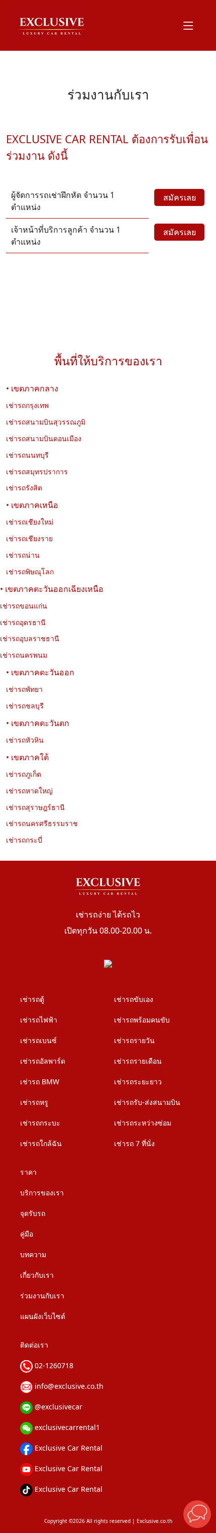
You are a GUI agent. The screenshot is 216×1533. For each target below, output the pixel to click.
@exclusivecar (57, 1406)
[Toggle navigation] (188, 25)
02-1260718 (53, 1365)
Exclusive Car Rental (67, 1448)
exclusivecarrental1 (66, 1427)
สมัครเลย (179, 197)
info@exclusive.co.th (68, 1386)
